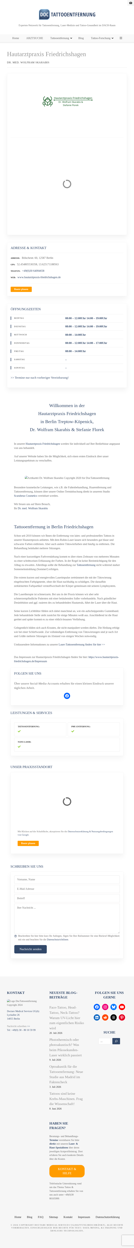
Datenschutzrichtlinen (57, 939)
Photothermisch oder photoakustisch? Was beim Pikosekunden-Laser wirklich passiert (65, 1047)
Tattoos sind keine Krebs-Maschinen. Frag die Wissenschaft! (66, 1099)
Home (15, 38)
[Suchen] (116, 1041)
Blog (81, 38)
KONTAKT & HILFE (67, 1171)
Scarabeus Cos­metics (25, 495)
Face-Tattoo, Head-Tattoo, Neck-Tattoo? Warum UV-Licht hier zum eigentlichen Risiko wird (66, 1017)
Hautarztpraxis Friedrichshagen (43, 443)
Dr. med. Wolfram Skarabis (33, 508)
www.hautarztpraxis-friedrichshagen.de (39, 277)
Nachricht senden (31, 949)
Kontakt (68, 1217)
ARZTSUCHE (34, 38)
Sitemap (53, 1217)
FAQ (40, 1217)
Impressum (84, 1217)
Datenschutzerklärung (108, 1217)
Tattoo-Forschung (100, 38)
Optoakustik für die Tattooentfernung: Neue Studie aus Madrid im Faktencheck (66, 1074)
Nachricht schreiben (17, 1026)
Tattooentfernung (59, 38)
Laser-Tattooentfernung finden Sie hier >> (82, 644)
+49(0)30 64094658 (33, 270)
